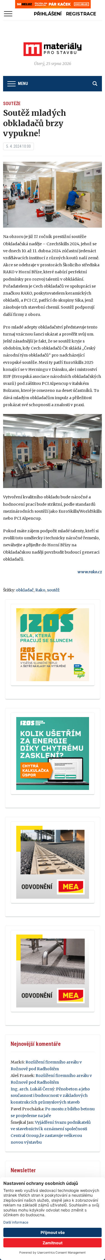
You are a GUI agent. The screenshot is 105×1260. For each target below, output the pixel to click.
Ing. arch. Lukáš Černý (32, 1089)
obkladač (25, 590)
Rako (40, 590)
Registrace (81, 14)
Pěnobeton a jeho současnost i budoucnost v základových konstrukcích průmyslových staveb (50, 1095)
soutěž (53, 590)
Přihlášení (48, 14)
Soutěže (11, 103)
